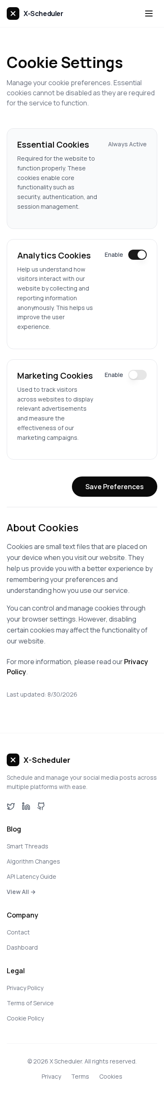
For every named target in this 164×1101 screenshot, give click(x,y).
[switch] (137, 255)
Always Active (127, 144)
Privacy (51, 1076)
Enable (114, 254)
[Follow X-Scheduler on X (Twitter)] (11, 806)
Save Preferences (114, 486)
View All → (21, 892)
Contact (18, 932)
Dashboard (22, 947)
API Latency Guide (31, 876)
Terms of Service (30, 1003)
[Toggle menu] (148, 13)
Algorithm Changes (33, 861)
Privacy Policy (25, 988)
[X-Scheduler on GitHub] (41, 806)
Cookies (110, 1076)
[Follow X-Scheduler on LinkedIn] (26, 806)
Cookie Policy (25, 1018)
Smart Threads (27, 846)
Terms (80, 1076)
